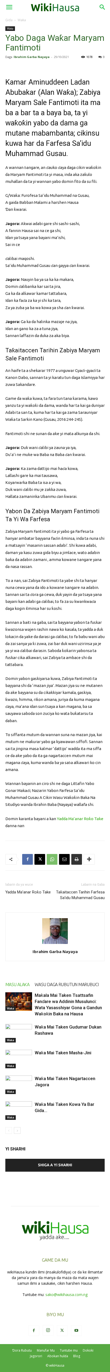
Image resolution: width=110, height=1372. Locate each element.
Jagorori (36, 1356)
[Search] (102, 7)
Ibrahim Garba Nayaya (32, 57)
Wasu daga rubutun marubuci (67, 984)
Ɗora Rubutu (22, 1350)
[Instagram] (48, 1330)
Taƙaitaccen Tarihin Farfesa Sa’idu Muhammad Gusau (80, 895)
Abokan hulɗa (57, 1356)
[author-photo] (55, 944)
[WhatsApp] (52, 859)
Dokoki (88, 1350)
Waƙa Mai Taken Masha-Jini (63, 1052)
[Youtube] (76, 1330)
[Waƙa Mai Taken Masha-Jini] (18, 1059)
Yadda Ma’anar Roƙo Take (80, 818)
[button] (9, 7)
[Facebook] (27, 859)
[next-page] (17, 1130)
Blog (76, 1356)
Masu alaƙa (17, 984)
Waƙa (22, 20)
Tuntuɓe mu (69, 1350)
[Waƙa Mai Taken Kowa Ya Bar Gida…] (18, 1110)
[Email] (64, 859)
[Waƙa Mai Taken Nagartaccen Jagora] (18, 1085)
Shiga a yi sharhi (55, 1165)
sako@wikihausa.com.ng (66, 1294)
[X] (39, 859)
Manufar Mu (46, 1350)
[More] (89, 859)
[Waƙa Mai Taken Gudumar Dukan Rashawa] (18, 1033)
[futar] (76, 859)
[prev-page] (8, 1130)
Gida (9, 20)
